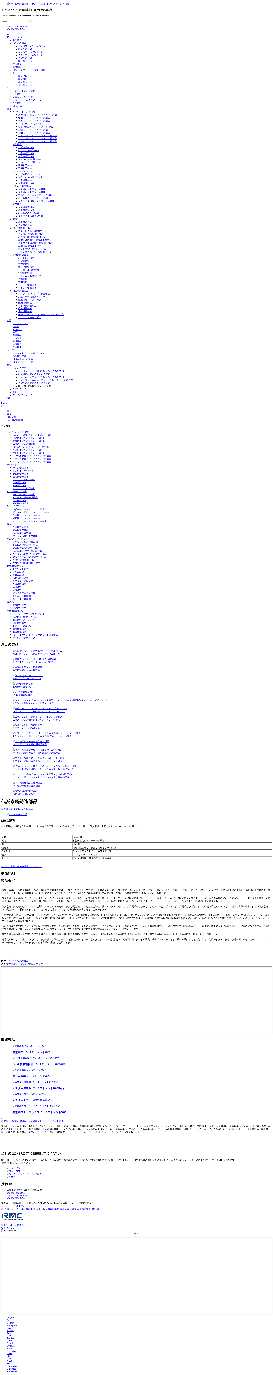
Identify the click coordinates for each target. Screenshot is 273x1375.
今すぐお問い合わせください (16, 1163)
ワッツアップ (8, 1228)
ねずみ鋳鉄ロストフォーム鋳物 (34, 198)
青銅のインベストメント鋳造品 (34, 132)
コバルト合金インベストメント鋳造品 (37, 138)
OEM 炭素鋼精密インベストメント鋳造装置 (39, 1064)
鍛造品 (16, 219)
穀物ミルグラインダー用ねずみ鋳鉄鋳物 (33, 662)
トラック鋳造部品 (27, 305)
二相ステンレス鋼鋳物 (29, 123)
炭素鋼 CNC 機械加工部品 (31, 237)
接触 (9, 398)
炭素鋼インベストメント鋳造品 (34, 120)
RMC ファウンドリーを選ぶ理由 (29, 70)
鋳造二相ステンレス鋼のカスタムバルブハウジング (39, 711)
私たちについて (15, 37)
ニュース (17, 73)
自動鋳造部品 (25, 302)
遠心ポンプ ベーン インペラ (27, 678)
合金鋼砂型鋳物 (26, 153)
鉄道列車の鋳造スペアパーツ (33, 296)
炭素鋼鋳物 (24, 264)
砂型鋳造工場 (25, 49)
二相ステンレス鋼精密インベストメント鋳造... (36, 720)
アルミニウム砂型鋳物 (29, 162)
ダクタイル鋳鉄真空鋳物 (30, 216)
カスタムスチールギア (29, 317)
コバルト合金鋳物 (27, 284)
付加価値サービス (22, 64)
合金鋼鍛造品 (25, 225)
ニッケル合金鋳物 (27, 287)
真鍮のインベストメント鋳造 (33, 129)
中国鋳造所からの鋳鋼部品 (26, 670)
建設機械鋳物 (25, 311)
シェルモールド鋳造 (23, 97)
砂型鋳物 (17, 144)
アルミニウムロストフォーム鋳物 (35, 195)
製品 (9, 109)
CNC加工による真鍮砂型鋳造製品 (30, 744)
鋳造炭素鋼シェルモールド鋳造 (31, 1076)
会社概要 (17, 40)
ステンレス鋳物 (26, 258)
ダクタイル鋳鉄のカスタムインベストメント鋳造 (38, 761)
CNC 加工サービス (10, 1209)
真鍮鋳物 (22, 279)
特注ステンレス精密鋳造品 (26, 728)
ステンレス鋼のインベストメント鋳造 (37, 114)
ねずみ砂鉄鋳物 (26, 147)
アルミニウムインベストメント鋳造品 (37, 141)
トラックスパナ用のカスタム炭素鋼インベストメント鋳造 (42, 736)
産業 (9, 320)
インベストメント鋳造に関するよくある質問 (41, 371)
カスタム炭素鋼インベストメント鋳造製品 (38, 1088)
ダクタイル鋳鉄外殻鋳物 (30, 177)
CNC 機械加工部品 (22, 228)
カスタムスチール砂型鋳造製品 (31, 1100)
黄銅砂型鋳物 (25, 165)
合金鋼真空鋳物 (26, 207)
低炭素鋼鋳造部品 (22, 687)
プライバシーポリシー (24, 395)
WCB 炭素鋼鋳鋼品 (22, 695)
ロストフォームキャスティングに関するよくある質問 (45, 380)
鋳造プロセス (25, 76)
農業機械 (17, 335)
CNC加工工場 (25, 61)
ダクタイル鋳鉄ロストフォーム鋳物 (36, 201)
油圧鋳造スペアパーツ (29, 299)
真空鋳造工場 (25, 58)
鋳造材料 (22, 79)
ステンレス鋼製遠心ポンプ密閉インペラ (33, 703)
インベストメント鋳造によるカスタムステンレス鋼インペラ (43, 769)
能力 (9, 88)
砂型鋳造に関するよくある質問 (34, 374)
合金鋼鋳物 (24, 261)
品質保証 (17, 67)
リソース (11, 365)
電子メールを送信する (12, 1225)
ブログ (10, 350)
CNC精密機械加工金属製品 (26, 785)
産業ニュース (25, 82)
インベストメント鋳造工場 (32, 46)
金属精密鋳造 (84, 1209)
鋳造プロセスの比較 (23, 362)
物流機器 (17, 344)
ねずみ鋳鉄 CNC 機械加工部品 (33, 240)
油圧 (15, 332)
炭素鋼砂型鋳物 (26, 156)
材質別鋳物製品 (20, 255)
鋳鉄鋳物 (96, 1209)
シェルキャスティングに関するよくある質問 (41, 377)
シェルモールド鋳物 (23, 171)
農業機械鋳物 (25, 308)
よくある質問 (19, 368)
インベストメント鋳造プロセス (28, 353)
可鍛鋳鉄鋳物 (25, 273)
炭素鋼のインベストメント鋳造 (31, 1052)
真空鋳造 (17, 103)
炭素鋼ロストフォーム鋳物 (32, 192)
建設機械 (17, 341)
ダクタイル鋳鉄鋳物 (28, 270)
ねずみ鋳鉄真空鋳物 (28, 213)
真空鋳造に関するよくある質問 (34, 383)
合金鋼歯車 (18, 347)
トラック (17, 329)
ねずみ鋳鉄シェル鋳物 (29, 174)
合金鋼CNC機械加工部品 (31, 234)
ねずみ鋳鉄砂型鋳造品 (24, 794)
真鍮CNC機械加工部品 (29, 246)
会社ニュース (25, 85)
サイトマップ (8, 1206)
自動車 (16, 326)
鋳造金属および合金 (23, 359)
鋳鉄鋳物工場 (28, 1209)
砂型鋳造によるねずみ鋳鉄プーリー (24, 963)
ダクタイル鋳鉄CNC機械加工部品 (35, 243)
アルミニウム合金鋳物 (29, 276)
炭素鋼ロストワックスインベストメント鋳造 (40, 1112)
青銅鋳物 (22, 282)
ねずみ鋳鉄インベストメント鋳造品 (36, 126)
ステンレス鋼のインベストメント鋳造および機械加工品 (41, 777)
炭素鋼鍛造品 (25, 222)
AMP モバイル (22, 1206)
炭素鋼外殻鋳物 (26, 183)
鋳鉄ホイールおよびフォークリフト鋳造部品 (41, 314)
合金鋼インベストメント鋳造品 (34, 117)
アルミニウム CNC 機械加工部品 (34, 252)
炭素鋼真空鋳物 (26, 210)
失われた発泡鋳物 (22, 186)
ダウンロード (19, 389)
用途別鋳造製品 (20, 290)
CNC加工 (17, 106)
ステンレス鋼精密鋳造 (47, 1209)
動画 (15, 392)
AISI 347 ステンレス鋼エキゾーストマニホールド (37, 654)
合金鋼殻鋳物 (25, 180)
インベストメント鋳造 (24, 91)
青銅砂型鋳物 (25, 168)
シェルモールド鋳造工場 (30, 52)
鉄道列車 (17, 338)
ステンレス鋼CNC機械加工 (32, 231)
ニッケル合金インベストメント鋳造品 (37, 135)
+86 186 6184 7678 (16, 29)
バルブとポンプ (20, 323)
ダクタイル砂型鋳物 (28, 150)
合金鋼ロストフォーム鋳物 (32, 189)
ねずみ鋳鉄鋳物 (26, 267)
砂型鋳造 (17, 94)
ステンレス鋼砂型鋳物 (29, 159)
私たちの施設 (19, 43)
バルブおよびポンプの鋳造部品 (34, 293)
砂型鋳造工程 (19, 356)
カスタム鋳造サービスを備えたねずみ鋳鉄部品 (36, 752)
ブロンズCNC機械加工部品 (32, 249)
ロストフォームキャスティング (28, 100)
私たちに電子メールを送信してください (21, 866)
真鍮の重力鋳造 (68, 1209)
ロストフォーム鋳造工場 (30, 55)
